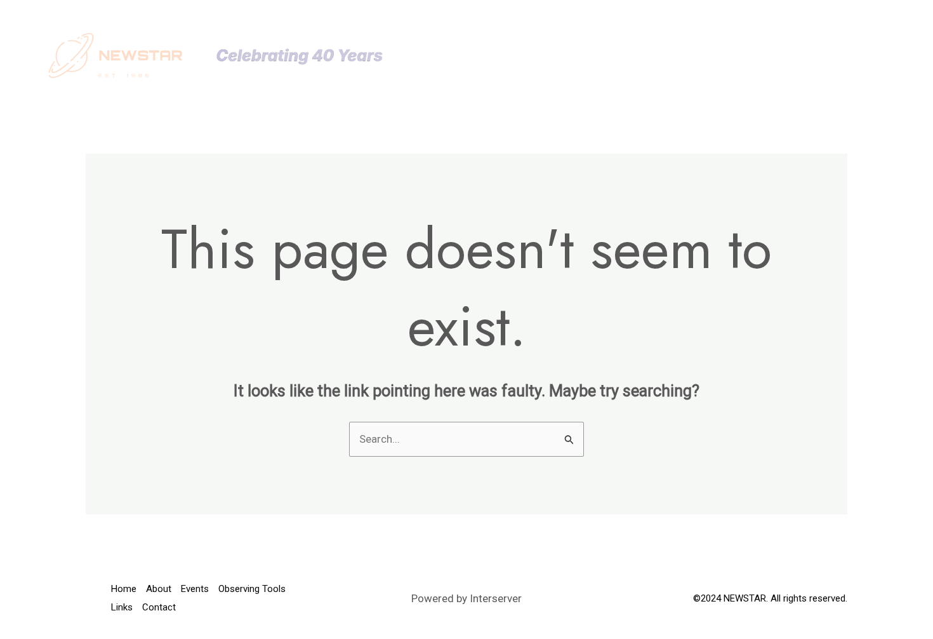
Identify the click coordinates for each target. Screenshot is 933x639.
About (506, 55)
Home (453, 55)
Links (759, 55)
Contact (819, 55)
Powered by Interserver (466, 598)
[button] (589, 55)
